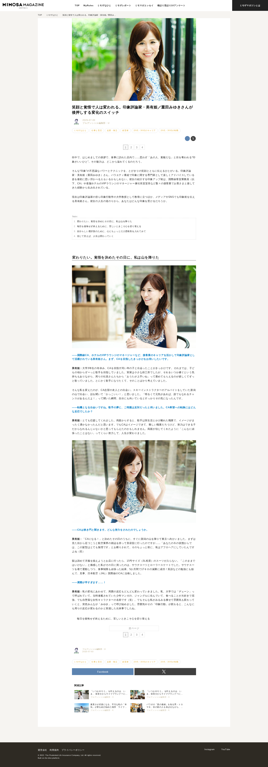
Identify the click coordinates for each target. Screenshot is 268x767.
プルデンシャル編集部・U (96, 123)
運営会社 (42, 750)
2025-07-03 (89, 120)
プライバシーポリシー (73, 750)
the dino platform (52, 758)
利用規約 (54, 750)
